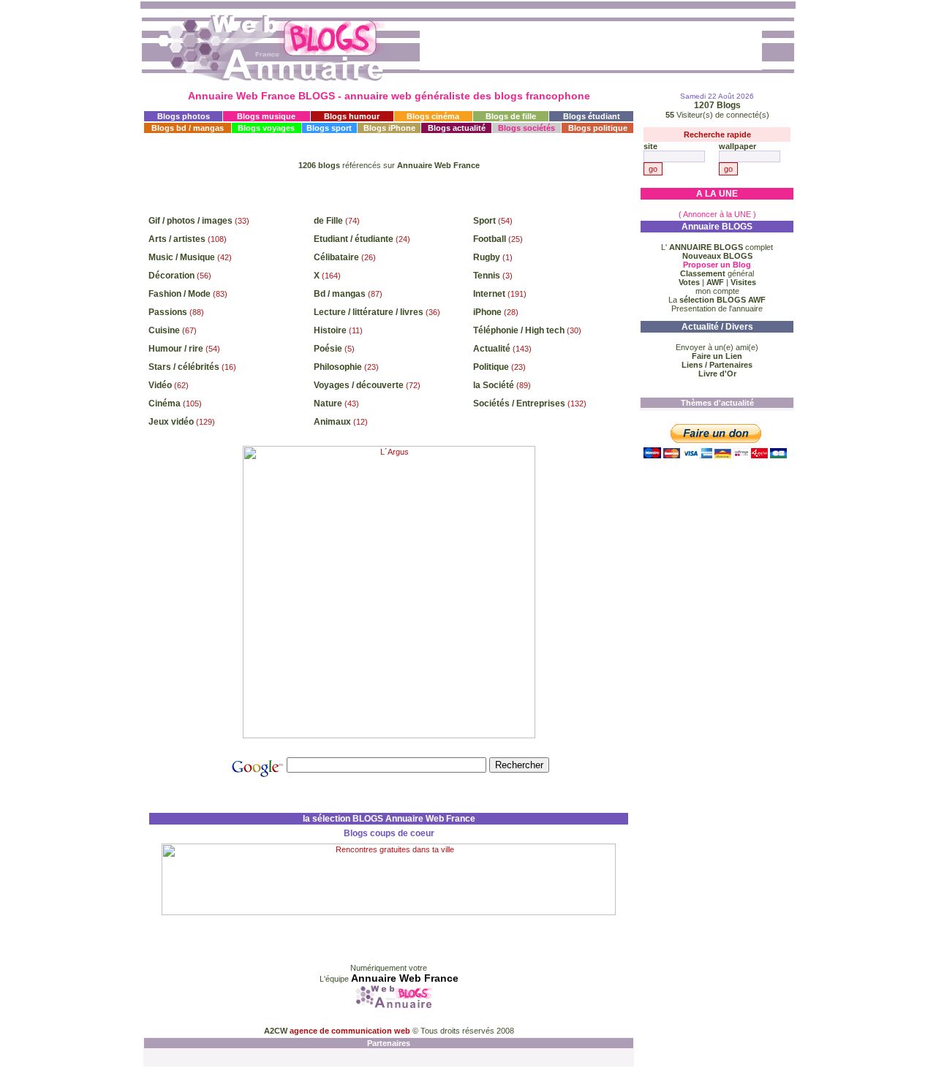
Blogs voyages (266, 128)
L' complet (717, 247)
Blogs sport (329, 128)
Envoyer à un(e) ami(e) (717, 347)
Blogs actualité (457, 128)
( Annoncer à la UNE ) (717, 214)
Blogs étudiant (591, 116)
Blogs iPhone (389, 128)
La (717, 299)
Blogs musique (266, 116)
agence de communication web (351, 1030)
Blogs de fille (511, 116)
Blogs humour (352, 116)
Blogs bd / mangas (187, 128)
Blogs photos (183, 116)
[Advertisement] (389, 191)
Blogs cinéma (433, 116)
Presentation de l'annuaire (717, 308)
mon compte (717, 291)
